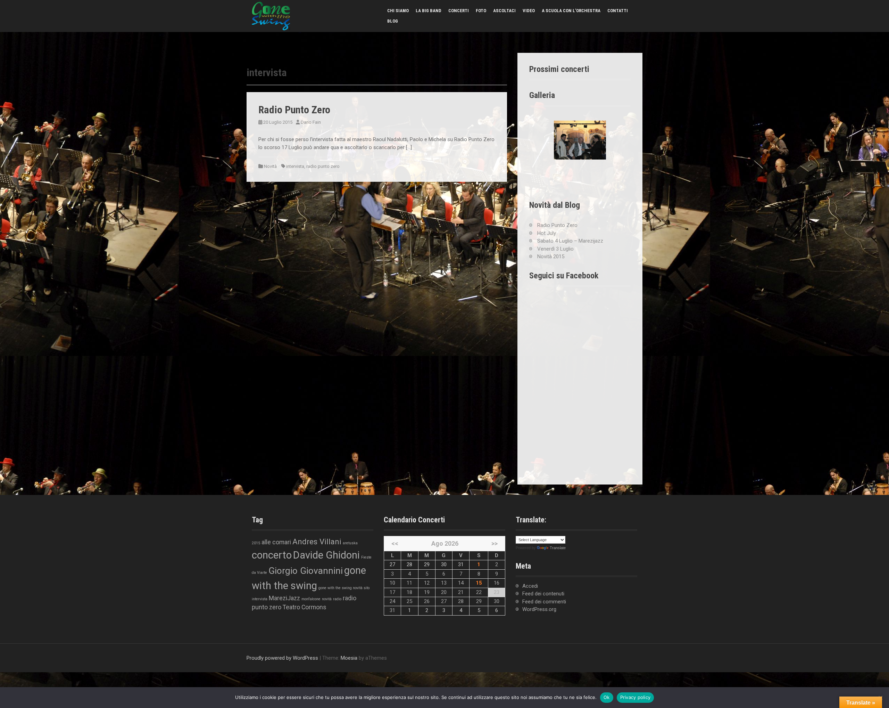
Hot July (546, 233)
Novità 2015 (550, 256)
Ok (607, 697)
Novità (270, 166)
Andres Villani (316, 541)
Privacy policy (635, 697)
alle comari (276, 542)
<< (394, 543)
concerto (272, 555)
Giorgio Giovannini (305, 570)
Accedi (530, 586)
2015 (256, 543)
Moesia (349, 658)
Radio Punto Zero (294, 110)
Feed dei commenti (544, 602)
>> (494, 543)
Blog (392, 21)
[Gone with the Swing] (271, 16)
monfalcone (311, 599)
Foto (481, 10)
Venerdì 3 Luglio (555, 249)
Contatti (617, 10)
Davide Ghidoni (326, 555)
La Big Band (428, 10)
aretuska (350, 543)
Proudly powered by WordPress (282, 658)
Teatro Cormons (304, 607)
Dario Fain (311, 122)
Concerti (458, 10)
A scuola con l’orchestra (571, 10)
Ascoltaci (504, 10)
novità (327, 599)
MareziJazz (284, 598)
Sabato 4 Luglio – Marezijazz (570, 241)
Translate (558, 548)
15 (479, 583)
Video (529, 10)
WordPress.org (539, 609)
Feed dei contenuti (543, 594)
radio (337, 599)
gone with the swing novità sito (343, 588)
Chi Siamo (398, 10)
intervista (295, 166)
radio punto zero (323, 166)
